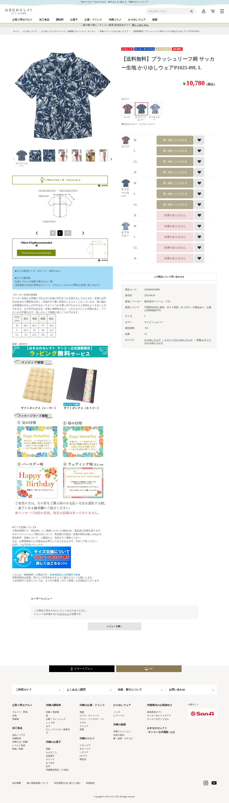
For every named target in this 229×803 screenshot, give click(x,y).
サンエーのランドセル (158, 719)
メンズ (116, 712)
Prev (14, 159)
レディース (118, 715)
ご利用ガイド (24, 689)
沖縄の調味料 (53, 705)
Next (111, 159)
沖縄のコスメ (87, 738)
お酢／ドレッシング (56, 719)
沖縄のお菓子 (53, 742)
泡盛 (82, 712)
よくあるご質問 (76, 689)
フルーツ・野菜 (19, 712)
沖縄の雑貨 (119, 724)
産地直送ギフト (154, 712)
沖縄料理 (16, 738)
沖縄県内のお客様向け (159, 705)
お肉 (14, 715)
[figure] (37, 233)
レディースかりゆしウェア (178, 340)
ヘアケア (84, 752)
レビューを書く (114, 626)
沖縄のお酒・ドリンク (92, 705)
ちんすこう (51, 752)
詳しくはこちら (140, 25)
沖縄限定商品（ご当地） (58, 770)
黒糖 (48, 749)
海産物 (15, 719)
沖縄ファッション (122, 731)
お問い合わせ (177, 689)
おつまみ (50, 762)
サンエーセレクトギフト (159, 715)
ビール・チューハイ (89, 715)
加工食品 (17, 728)
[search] (193, 11)
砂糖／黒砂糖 (52, 712)
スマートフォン (83, 668)
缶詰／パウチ (18, 735)
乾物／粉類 (17, 749)
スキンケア (85, 745)
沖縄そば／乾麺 (19, 742)
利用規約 (90, 783)
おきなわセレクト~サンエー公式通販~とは (161, 730)
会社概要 (16, 783)
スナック (50, 759)
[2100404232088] (22, 156)
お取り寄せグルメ (22, 705)
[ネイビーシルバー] (62, 97)
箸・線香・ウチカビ (123, 738)
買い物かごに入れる (175, 140)
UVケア (83, 756)
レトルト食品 (18, 745)
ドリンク (84, 726)
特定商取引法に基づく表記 (67, 783)
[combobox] (60, 233)
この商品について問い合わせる (169, 276)
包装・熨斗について (130, 689)
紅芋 (48, 766)
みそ (48, 726)
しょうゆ (50, 722)
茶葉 (82, 729)
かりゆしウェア (152, 340)
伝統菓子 (50, 756)
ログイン (64, 614)
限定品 (83, 759)
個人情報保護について (37, 783)
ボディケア (85, 749)
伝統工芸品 (118, 735)
